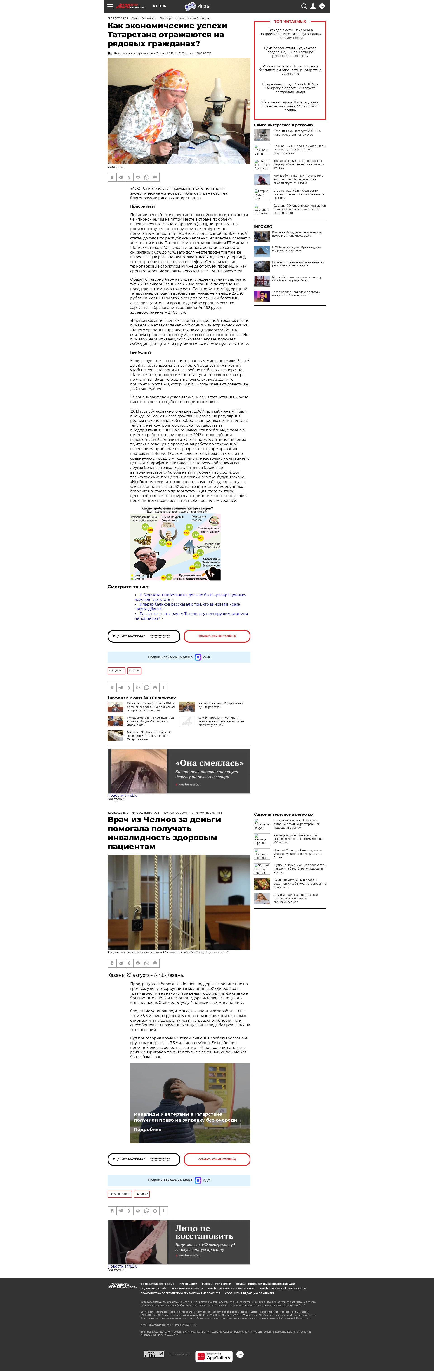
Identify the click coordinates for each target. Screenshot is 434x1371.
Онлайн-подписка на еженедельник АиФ (265, 1284)
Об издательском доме (157, 1284)
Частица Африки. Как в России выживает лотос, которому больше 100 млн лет (298, 838)
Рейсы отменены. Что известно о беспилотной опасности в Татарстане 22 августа (290, 70)
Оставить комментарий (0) (217, 636)
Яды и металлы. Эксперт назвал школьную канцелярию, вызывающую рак (296, 898)
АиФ (226, 952)
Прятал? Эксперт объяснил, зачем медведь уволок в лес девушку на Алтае (298, 853)
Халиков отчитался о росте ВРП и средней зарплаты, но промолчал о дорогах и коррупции (151, 707)
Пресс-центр (188, 1284)
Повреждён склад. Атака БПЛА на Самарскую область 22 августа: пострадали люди (290, 88)
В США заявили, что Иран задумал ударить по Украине (296, 249)
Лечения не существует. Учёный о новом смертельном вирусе (297, 132)
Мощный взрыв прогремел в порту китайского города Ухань (296, 279)
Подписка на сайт (153, 1288)
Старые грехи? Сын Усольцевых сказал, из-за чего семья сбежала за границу (299, 194)
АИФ (119, 167)
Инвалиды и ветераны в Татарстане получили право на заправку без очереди (185, 1117)
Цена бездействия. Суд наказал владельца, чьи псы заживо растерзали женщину (290, 52)
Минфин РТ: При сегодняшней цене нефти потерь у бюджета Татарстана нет (148, 735)
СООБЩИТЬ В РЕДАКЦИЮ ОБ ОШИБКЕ (249, 1293)
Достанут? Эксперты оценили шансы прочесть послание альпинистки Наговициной (300, 209)
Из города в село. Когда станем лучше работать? (220, 705)
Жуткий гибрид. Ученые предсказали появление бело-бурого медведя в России (300, 868)
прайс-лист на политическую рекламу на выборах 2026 (180, 1293)
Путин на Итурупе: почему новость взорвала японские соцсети (297, 234)
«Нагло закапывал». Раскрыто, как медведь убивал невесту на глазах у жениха (299, 164)
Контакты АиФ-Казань (187, 1288)
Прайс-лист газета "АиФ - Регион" (231, 1288)
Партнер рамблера (179, 1354)
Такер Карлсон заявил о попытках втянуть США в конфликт (296, 294)
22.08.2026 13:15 (118, 812)
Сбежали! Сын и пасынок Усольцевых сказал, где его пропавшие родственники (300, 149)
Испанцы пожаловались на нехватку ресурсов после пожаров (298, 264)
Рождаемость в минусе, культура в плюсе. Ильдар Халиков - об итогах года (150, 721)
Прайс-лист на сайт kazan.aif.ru (283, 1288)
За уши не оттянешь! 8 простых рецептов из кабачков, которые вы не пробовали (300, 883)
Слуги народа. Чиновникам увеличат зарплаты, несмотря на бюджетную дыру (221, 721)
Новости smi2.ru (123, 795)
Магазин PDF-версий (216, 1284)
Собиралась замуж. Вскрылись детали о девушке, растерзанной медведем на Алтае (297, 824)
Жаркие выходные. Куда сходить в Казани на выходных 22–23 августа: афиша (290, 106)
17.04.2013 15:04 (118, 18)
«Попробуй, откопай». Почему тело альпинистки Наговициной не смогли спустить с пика (298, 179)
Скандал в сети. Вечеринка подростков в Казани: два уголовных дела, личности (290, 34)
